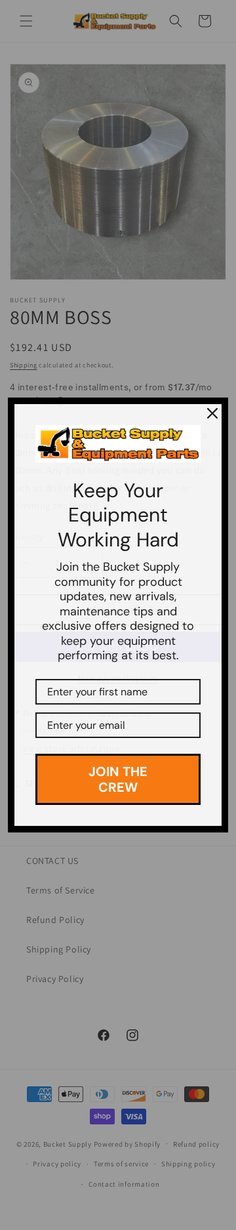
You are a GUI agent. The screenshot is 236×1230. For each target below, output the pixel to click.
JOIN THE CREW (118, 779)
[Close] (212, 413)
